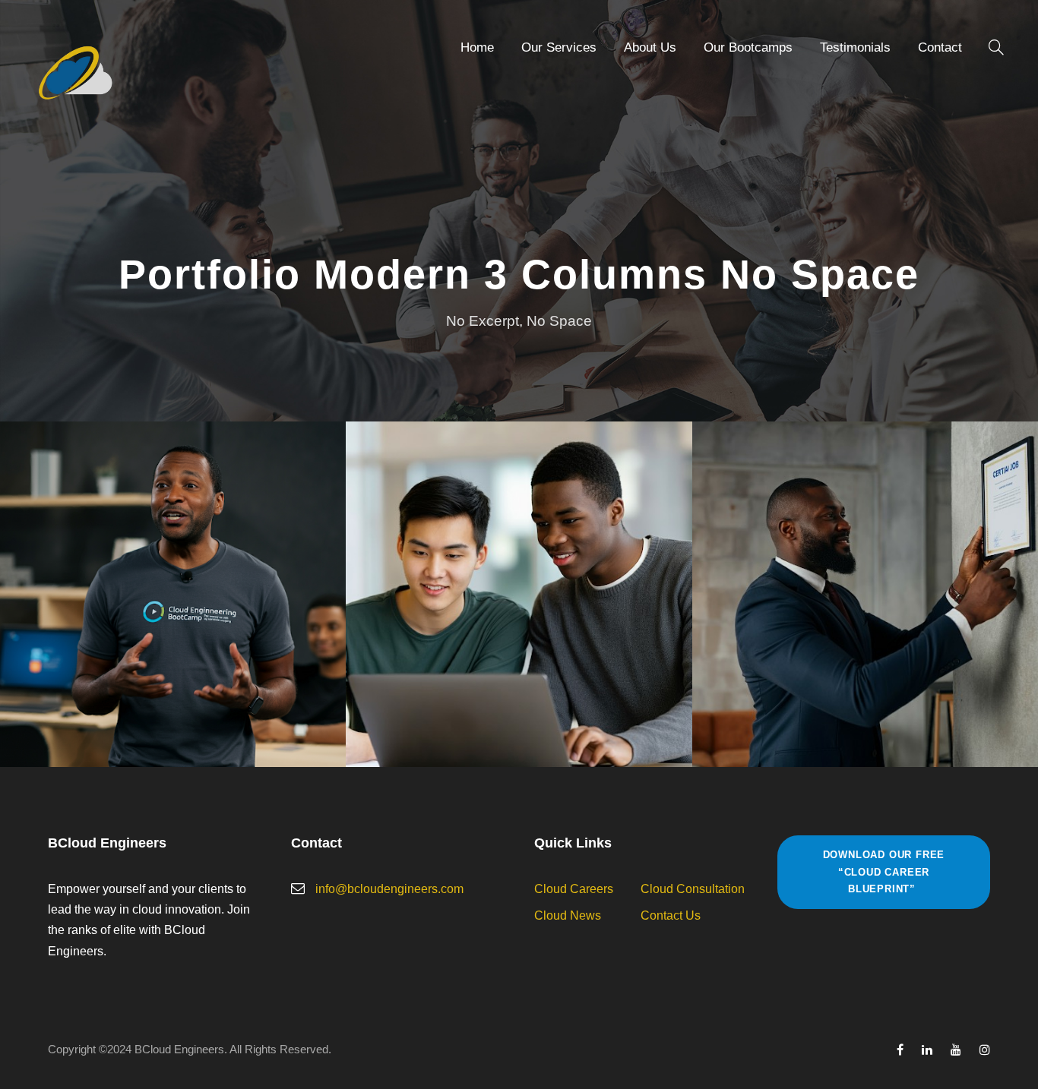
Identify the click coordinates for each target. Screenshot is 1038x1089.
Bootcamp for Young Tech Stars (519, 573)
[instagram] (984, 1050)
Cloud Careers (573, 888)
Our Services (559, 47)
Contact (940, 47)
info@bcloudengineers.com (389, 888)
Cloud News (567, 915)
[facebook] (900, 1050)
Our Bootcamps (748, 47)
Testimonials (855, 47)
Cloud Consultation (693, 888)
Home (477, 47)
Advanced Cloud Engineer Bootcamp (865, 573)
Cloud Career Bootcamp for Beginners (173, 573)
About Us (650, 47)
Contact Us (671, 915)
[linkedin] (927, 1050)
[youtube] (956, 1050)
